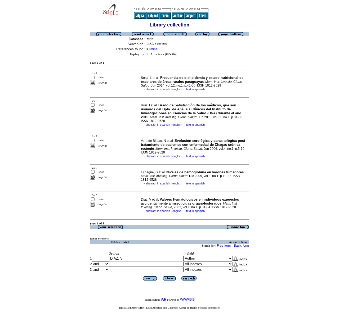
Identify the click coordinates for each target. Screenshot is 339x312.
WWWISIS (187, 299)
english (176, 89)
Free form (224, 245)
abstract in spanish (158, 89)
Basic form (241, 245)
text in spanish (195, 89)
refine (153, 49)
